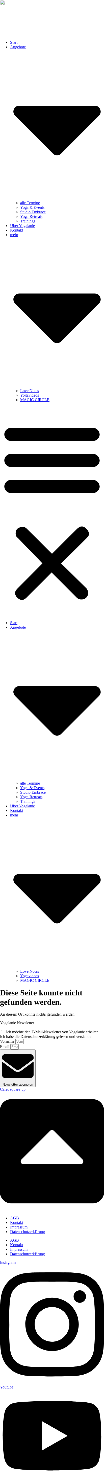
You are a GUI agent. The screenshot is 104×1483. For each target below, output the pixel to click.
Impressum (19, 1227)
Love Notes (29, 391)
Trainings (27, 221)
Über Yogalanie (22, 225)
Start (13, 42)
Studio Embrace (33, 212)
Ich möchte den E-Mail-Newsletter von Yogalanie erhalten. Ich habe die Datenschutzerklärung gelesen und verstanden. (49, 1034)
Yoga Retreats (31, 216)
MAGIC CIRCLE (34, 400)
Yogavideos (29, 395)
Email (5, 1046)
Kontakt (16, 230)
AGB (14, 1218)
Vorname (7, 1041)
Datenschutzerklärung (27, 1231)
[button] (52, 511)
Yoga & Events (32, 207)
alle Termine (30, 203)
